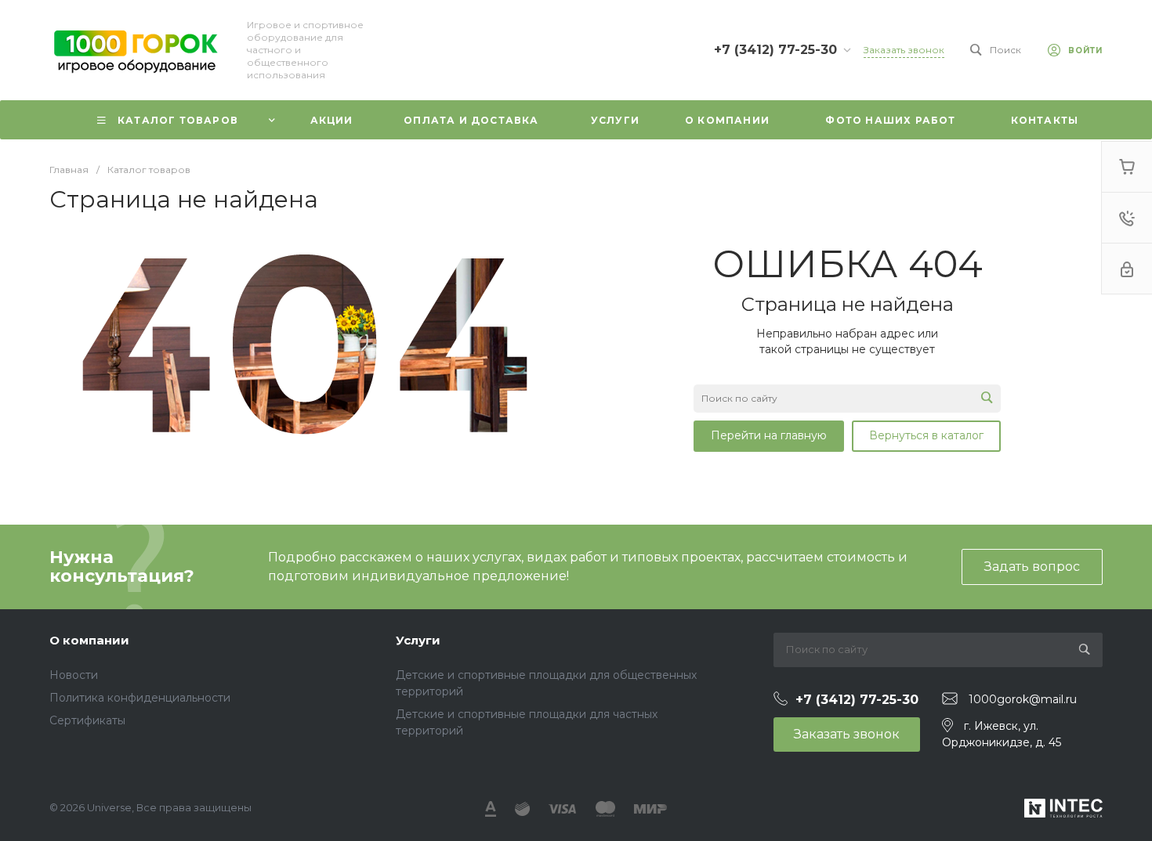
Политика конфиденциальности (139, 698)
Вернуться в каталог (926, 435)
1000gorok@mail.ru (1023, 699)
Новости (73, 675)
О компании (89, 640)
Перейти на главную (769, 435)
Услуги (418, 640)
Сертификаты (87, 720)
